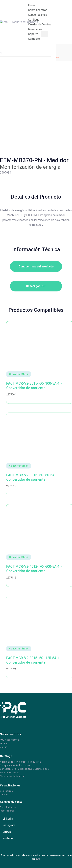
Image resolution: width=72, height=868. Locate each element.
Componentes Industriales (15, 765)
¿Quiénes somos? (10, 740)
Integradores (7, 811)
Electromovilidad (9, 772)
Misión (4, 743)
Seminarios (6, 791)
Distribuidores (8, 807)
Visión (3, 747)
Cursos (4, 794)
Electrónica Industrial (12, 776)
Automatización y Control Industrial (21, 762)
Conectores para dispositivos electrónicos (24, 769)
